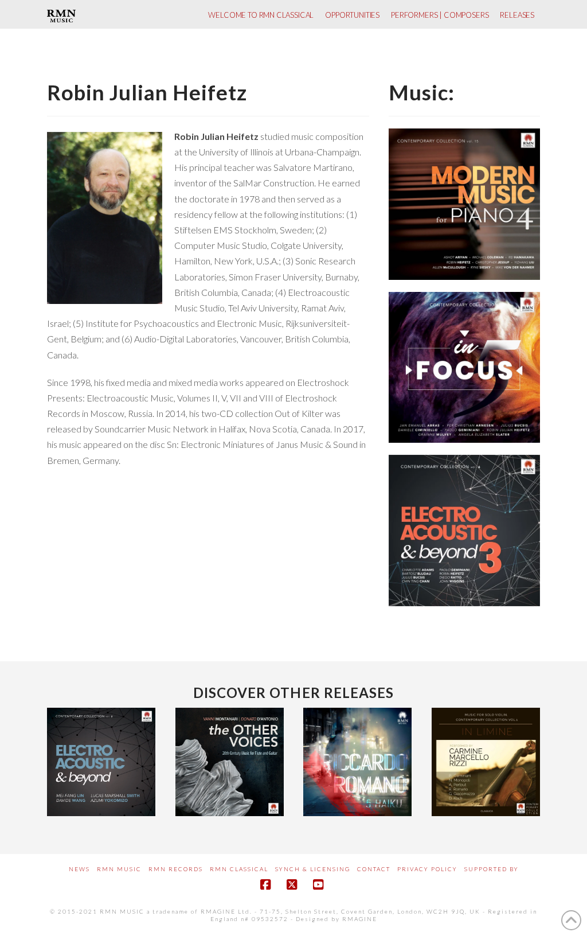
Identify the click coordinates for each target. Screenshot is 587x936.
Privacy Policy (427, 868)
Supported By (491, 868)
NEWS (79, 868)
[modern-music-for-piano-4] (464, 204)
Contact (373, 868)
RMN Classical (239, 868)
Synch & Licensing (312, 868)
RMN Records (175, 868)
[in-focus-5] (464, 367)
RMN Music (119, 868)
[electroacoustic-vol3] (464, 530)
